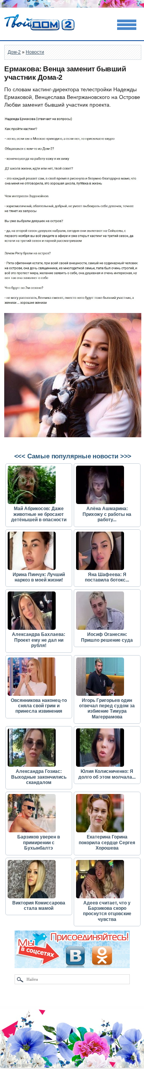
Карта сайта (21, 1065)
